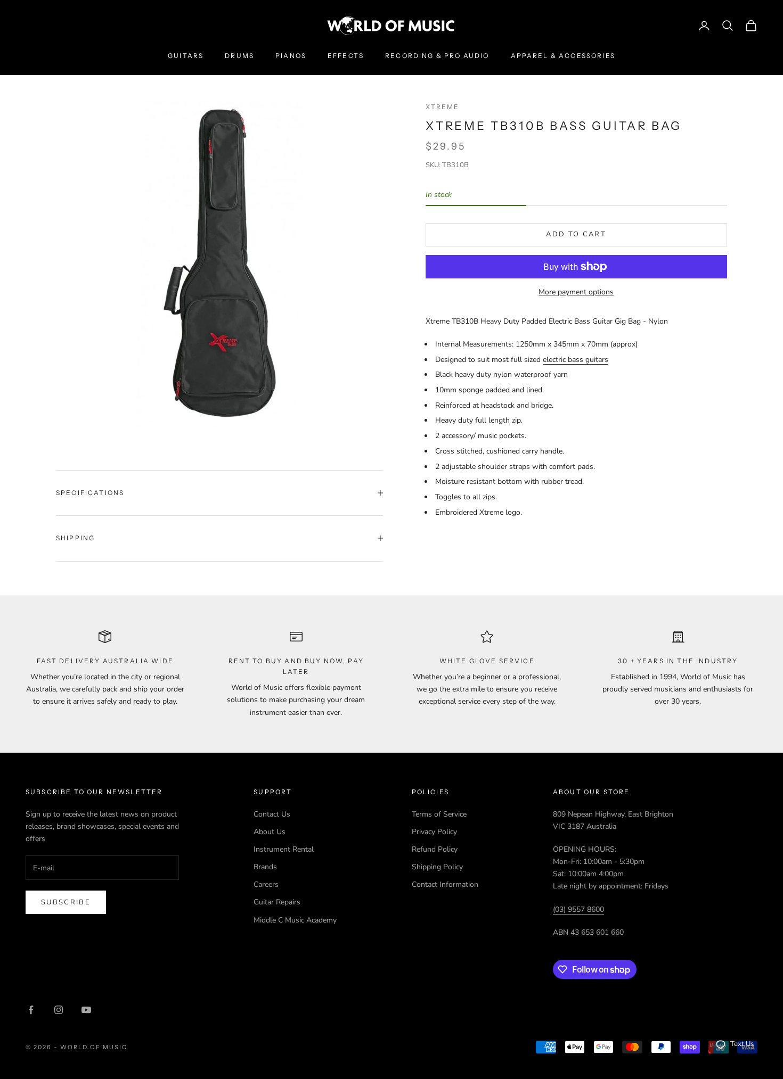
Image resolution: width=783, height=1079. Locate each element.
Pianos (290, 56)
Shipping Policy (437, 867)
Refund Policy (435, 849)
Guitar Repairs (277, 902)
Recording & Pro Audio (437, 56)
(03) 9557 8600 (578, 909)
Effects (346, 56)
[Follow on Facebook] (31, 1009)
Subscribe (66, 902)
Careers (266, 884)
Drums (239, 56)
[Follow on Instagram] (58, 1009)
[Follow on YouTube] (86, 1009)
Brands (265, 867)
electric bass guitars (575, 360)
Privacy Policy (434, 832)
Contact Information (445, 884)
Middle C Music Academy (295, 920)
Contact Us (272, 814)
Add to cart (576, 234)
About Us (270, 832)
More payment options (576, 292)
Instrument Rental (284, 849)
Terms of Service (439, 814)
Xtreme (443, 107)
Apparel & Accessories (563, 56)
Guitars (185, 56)
